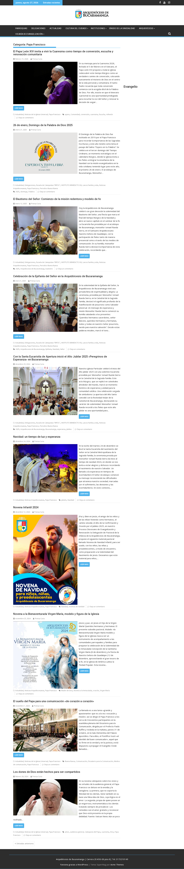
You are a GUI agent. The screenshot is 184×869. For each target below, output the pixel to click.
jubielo (64, 500)
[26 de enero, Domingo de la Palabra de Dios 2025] (45, 134)
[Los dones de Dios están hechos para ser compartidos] (45, 781)
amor (67, 832)
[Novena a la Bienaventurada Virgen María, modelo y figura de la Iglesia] (45, 623)
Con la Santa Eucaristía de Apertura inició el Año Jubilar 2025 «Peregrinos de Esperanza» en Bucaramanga (60, 358)
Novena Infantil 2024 (25, 507)
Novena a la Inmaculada (83, 690)
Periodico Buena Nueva (49, 188)
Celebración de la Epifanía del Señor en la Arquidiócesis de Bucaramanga (58, 276)
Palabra (31, 192)
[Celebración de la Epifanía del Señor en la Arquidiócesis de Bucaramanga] (45, 285)
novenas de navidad (76, 606)
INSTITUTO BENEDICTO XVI (71, 185)
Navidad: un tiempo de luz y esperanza (36, 436)
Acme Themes (117, 864)
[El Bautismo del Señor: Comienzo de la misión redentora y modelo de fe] (45, 208)
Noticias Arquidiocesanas (34, 500)
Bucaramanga (51, 429)
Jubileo (69, 429)
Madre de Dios (67, 690)
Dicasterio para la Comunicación (100, 761)
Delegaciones (38, 28)
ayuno (67, 114)
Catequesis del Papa (92, 832)
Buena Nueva (70, 761)
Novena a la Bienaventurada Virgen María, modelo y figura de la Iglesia (56, 614)
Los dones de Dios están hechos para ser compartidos (46, 771)
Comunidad (75, 114)
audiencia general (77, 832)
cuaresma (94, 114)
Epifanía (49, 349)
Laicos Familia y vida (90, 185)
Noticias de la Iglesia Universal (36, 114)
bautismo (49, 269)
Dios (112, 832)
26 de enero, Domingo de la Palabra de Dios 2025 (43, 125)
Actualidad (55, 28)
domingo (23, 192)
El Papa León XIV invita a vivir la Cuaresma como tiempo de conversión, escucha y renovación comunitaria (63, 53)
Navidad (56, 349)
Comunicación (81, 761)
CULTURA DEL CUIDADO (76, 28)
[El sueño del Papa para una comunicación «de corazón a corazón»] (45, 710)
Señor (62, 349)
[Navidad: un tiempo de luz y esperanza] (45, 445)
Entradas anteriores (25, 843)
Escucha (102, 114)
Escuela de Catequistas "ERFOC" (48, 185)
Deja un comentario (26, 118)
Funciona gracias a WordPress (74, 864)
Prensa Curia (37, 59)
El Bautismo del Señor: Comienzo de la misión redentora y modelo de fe (57, 199)
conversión (85, 114)
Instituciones (98, 28)
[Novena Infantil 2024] (45, 516)
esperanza (61, 429)
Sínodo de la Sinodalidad (122, 28)
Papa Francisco (54, 114)
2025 (17, 192)
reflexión (109, 114)
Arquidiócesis (146, 28)
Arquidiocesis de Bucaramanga (32, 269)
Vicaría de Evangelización (29, 34)
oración (96, 690)
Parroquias (21, 28)
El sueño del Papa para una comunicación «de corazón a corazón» (53, 701)
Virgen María (105, 690)
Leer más (19, 108)
